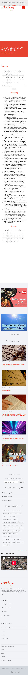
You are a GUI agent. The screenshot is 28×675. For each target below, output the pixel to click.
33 (19, 80)
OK (23, 5)
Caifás (10, 533)
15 (14, 74)
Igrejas (2, 649)
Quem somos (7, 615)
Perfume (18, 542)
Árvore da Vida (6, 542)
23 (14, 77)
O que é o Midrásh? (6, 390)
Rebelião (5, 533)
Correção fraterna (11, 516)
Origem (4, 525)
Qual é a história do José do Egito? (10, 465)
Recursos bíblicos (8, 607)
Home (2, 53)
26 (22, 77)
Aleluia (17, 528)
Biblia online (7, 53)
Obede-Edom (11, 525)
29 (9, 80)
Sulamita (21, 522)
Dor (23, 542)
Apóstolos (10, 513)
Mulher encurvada (7, 519)
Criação (3, 653)
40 (17, 83)
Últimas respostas (8, 493)
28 (6, 80)
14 (11, 74)
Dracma (5, 513)
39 (14, 83)
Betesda (5, 545)
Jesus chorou (19, 525)
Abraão (13, 542)
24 (17, 77)
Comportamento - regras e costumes (11, 539)
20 (6, 77)
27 (3, 80)
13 (9, 74)
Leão (4, 516)
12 (6, 74)
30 (11, 80)
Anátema (15, 519)
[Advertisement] (14, 26)
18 (22, 74)
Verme (9, 545)
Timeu (16, 513)
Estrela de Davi (6, 522)
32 (17, 80)
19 (3, 77)
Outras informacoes (16, 5)
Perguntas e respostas (9, 604)
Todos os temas (22, 550)
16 (17, 74)
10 (22, 71)
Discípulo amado (7, 536)
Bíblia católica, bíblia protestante (8, 628)
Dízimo (18, 511)
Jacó (20, 530)
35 (3, 83)
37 (9, 83)
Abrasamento (14, 522)
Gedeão (5, 530)
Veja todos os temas (6, 660)
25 (19, 77)
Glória (21, 528)
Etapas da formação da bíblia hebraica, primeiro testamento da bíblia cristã (13, 365)
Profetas (15, 533)
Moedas (3, 635)
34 (22, 80)
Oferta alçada (11, 530)
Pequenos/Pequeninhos (8, 528)
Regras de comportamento (7, 646)
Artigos (5, 611)
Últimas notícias (7, 496)
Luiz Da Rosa (23, 668)
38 (11, 83)
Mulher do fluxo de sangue (9, 511)
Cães (20, 513)
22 (11, 77)
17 (19, 74)
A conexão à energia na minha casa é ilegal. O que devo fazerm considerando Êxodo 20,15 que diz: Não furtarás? (14, 415)
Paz (17, 530)
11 (3, 74)
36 (6, 83)
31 (14, 80)
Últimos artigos (7, 500)
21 (9, 77)
